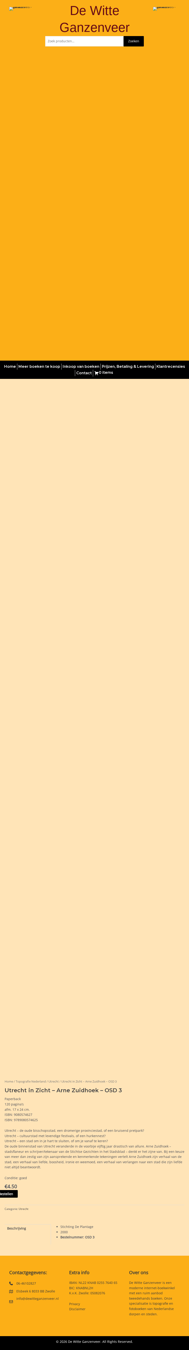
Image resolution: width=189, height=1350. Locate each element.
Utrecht (53, 1081)
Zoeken (133, 41)
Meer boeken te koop (39, 366)
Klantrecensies (171, 366)
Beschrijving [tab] (16, 1228)
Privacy (74, 1304)
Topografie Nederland (31, 1081)
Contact (84, 373)
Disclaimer (77, 1309)
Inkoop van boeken (81, 366)
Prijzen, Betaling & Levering (128, 366)
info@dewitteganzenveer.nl (37, 1298)
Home (10, 366)
